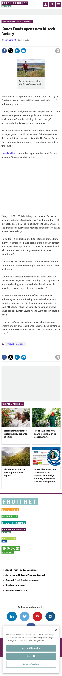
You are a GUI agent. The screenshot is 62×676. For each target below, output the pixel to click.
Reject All (31, 656)
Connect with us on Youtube (37, 616)
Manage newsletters (16, 590)
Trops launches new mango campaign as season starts (45, 433)
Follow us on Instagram (50, 616)
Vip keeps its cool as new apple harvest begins (14, 472)
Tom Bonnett (10, 39)
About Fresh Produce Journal (20, 569)
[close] (60, 44)
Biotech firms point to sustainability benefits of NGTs (15, 433)
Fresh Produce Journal (17, 21)
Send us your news (15, 585)
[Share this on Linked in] (17, 50)
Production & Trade (16, 343)
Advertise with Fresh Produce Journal (25, 575)
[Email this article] (23, 50)
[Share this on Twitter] (10, 50)
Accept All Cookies (31, 648)
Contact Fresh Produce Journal (22, 580)
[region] (31, 650)
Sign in (22, 44)
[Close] (56, 630)
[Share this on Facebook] (4, 50)
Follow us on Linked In (12, 616)
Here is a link (8, 153)
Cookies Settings (31, 664)
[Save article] (57, 50)
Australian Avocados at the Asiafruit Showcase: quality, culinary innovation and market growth (45, 475)
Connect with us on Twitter (24, 616)
